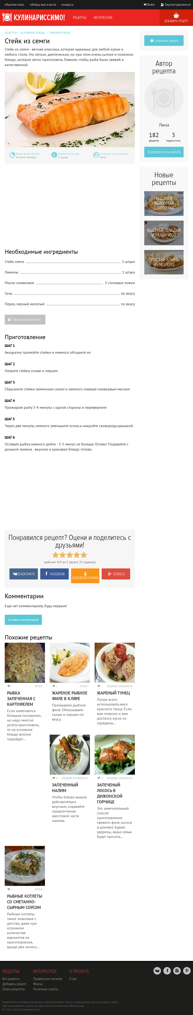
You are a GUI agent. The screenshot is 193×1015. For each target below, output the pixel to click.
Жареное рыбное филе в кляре (69, 695)
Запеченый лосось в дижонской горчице (109, 793)
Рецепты (79, 17)
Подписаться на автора (164, 152)
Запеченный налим (65, 787)
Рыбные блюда (59, 32)
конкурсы (67, 5)
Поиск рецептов (13, 989)
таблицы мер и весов (43, 5)
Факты (37, 984)
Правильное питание (47, 978)
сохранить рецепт (166, 40)
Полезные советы (45, 989)
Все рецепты (11, 978)
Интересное (103, 17)
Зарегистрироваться (178, 5)
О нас (73, 978)
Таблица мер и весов (26, 319)
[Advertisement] (70, 203)
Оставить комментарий (23, 620)
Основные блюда (32, 32)
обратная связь (14, 5)
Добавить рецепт (176, 21)
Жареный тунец (113, 693)
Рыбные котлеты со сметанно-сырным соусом (24, 901)
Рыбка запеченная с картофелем (21, 698)
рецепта (154, 137)
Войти (151, 5)
